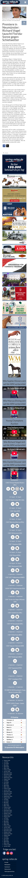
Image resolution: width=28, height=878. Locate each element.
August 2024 (7, 798)
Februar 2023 (7, 826)
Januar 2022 (7, 846)
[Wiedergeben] (4, 438)
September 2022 (8, 833)
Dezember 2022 (8, 829)
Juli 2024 (6, 799)
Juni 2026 (6, 763)
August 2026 (7, 760)
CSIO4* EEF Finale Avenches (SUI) (15, 588)
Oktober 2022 (7, 832)
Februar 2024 (7, 807)
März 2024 (6, 805)
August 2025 (7, 779)
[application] (14, 433)
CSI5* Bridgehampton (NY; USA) (15, 500)
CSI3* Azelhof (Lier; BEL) (15, 613)
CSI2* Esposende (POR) (15, 668)
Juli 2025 (6, 780)
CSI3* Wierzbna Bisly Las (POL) (15, 522)
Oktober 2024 (7, 794)
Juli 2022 (6, 837)
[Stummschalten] (22, 438)
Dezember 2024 (8, 791)
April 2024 (6, 804)
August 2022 (7, 835)
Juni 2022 (6, 838)
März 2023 (6, 824)
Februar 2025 (7, 788)
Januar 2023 (7, 827)
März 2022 (6, 843)
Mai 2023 (6, 821)
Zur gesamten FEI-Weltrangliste (14, 747)
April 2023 (6, 823)
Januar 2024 (7, 809)
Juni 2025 (6, 782)
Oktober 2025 (7, 776)
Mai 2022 (6, 840)
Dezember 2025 (8, 773)
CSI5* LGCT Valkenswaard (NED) (14, 577)
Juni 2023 (6, 819)
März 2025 (6, 787)
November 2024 (8, 793)
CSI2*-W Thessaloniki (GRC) (15, 624)
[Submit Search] (3, 153)
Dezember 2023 (8, 810)
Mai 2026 (6, 765)
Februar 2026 (7, 770)
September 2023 (8, 815)
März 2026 (6, 768)
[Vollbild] (24, 438)
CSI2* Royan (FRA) (15, 555)
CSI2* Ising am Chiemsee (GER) (15, 646)
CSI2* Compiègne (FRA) (15, 679)
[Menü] (25, 2)
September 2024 (8, 796)
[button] (4, 145)
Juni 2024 (6, 801)
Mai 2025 (6, 784)
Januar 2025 (7, 790)
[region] (14, 354)
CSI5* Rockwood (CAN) (15, 566)
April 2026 (6, 766)
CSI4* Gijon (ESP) (15, 511)
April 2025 (6, 785)
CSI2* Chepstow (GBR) (14, 544)
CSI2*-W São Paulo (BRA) (15, 635)
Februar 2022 (7, 844)
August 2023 (7, 816)
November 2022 (8, 830)
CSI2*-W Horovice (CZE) (15, 533)
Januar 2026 (7, 771)
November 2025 (8, 774)
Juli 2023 (6, 818)
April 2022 (6, 841)
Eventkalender (14, 480)
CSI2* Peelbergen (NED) (15, 657)
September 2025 (8, 777)
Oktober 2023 (7, 813)
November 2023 (8, 812)
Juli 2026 (6, 762)
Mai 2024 (6, 802)
